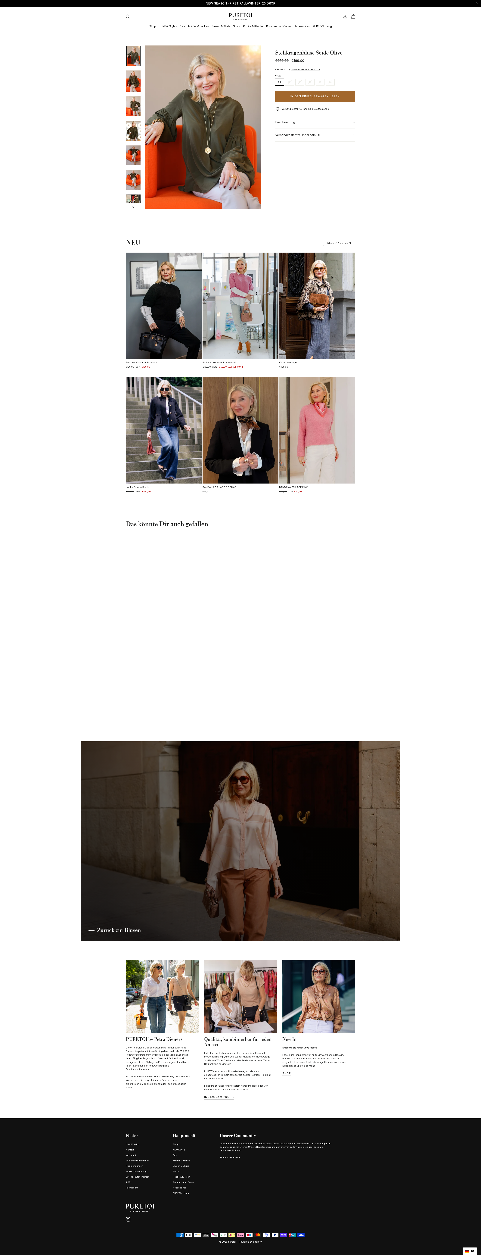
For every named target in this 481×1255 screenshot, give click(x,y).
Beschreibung (285, 122)
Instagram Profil (219, 1096)
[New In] (318, 996)
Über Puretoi (132, 1144)
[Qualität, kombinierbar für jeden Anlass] (240, 996)
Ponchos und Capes (278, 26)
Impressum (132, 1187)
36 (289, 82)
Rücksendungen (134, 1166)
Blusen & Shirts (221, 26)
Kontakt (130, 1149)
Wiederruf (131, 1155)
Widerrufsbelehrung (136, 1171)
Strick (236, 26)
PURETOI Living (322, 26)
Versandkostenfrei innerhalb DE (298, 135)
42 (320, 82)
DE (472, 1251)
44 (330, 82)
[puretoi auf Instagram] (128, 1219)
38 (299, 82)
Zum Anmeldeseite (230, 1157)
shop (286, 1073)
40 (310, 82)
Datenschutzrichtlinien (137, 1177)
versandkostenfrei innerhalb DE (305, 69)
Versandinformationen (137, 1160)
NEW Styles (170, 26)
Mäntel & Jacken (198, 26)
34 (279, 82)
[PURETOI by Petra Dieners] (162, 996)
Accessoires (302, 26)
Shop (153, 26)
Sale (182, 26)
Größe (278, 76)
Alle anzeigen (339, 242)
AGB (128, 1182)
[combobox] (470, 1251)
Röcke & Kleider (253, 26)
